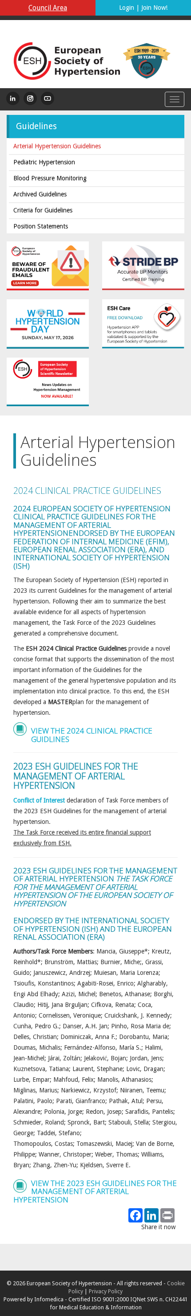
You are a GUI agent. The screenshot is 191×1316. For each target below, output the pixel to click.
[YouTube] (47, 98)
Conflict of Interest (39, 800)
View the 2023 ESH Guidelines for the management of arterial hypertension (95, 1191)
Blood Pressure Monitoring (50, 178)
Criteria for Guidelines (42, 210)
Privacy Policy (106, 1291)
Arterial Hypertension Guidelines (57, 146)
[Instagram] (30, 98)
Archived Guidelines (40, 194)
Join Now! (154, 7)
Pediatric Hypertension (44, 162)
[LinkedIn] (13, 98)
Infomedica (49, 1299)
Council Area (47, 8)
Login (126, 7)
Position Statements (40, 226)
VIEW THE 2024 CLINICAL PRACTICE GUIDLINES (91, 734)
